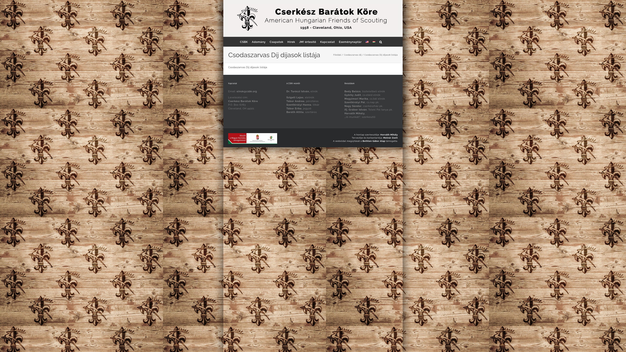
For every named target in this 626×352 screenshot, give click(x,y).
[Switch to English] (367, 42)
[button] (380, 42)
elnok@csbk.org (247, 91)
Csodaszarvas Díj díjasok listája (247, 67)
